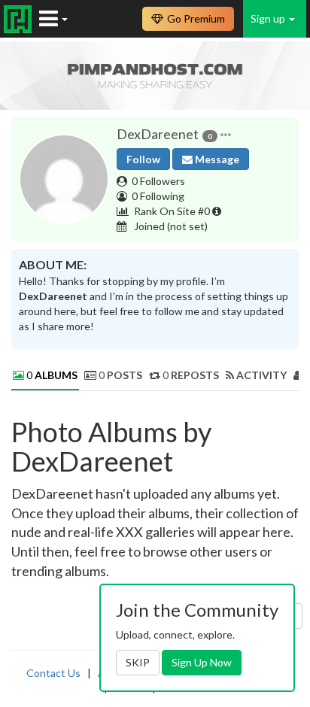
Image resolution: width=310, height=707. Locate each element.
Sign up (269, 18)
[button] (225, 134)
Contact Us (53, 672)
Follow (143, 159)
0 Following (158, 196)
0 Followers (158, 180)
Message (216, 159)
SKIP (138, 662)
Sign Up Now (202, 662)
